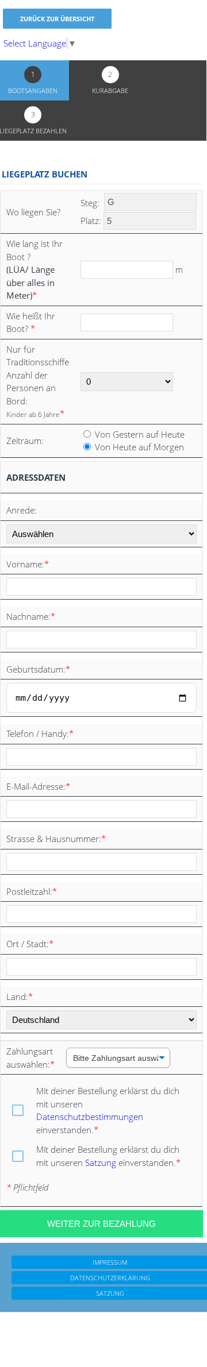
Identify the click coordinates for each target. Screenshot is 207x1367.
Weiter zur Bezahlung (101, 1224)
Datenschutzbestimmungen (89, 1116)
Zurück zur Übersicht (57, 18)
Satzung (100, 1162)
